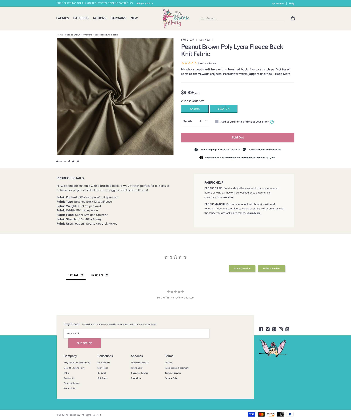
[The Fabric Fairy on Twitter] (268, 329)
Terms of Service (72, 383)
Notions (99, 18)
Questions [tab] (97, 274)
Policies (168, 362)
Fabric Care (136, 368)
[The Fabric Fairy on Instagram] (281, 329)
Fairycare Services (140, 362)
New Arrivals (103, 362)
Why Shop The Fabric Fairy (77, 362)
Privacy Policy (171, 378)
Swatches (136, 378)
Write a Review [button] (271, 268)
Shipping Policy (145, 3)
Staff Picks (102, 368)
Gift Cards (102, 378)
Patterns (80, 18)
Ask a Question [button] (242, 268)
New (134, 18)
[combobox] (242, 18)
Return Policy (70, 388)
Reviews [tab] (73, 274)
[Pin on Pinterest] (78, 161)
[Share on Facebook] (69, 161)
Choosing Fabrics (139, 373)
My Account (278, 3)
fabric (195, 108)
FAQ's (66, 373)
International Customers (177, 368)
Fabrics (62, 18)
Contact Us (69, 378)
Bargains (118, 18)
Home (60, 34)
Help (291, 3)
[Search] (202, 18)
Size (201, 101)
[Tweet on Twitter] (73, 161)
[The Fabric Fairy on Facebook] (261, 329)
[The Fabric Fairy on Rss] (287, 329)
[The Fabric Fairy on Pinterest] (274, 329)
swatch (224, 108)
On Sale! (101, 373)
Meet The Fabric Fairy (74, 368)
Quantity (187, 121)
